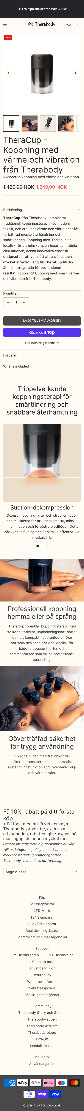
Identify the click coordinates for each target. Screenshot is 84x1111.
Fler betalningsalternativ (42, 343)
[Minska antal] (8, 302)
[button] (8, 72)
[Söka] (69, 24)
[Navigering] (4, 24)
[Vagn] (78, 24)
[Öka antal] (24, 302)
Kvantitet (10, 293)
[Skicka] (76, 872)
